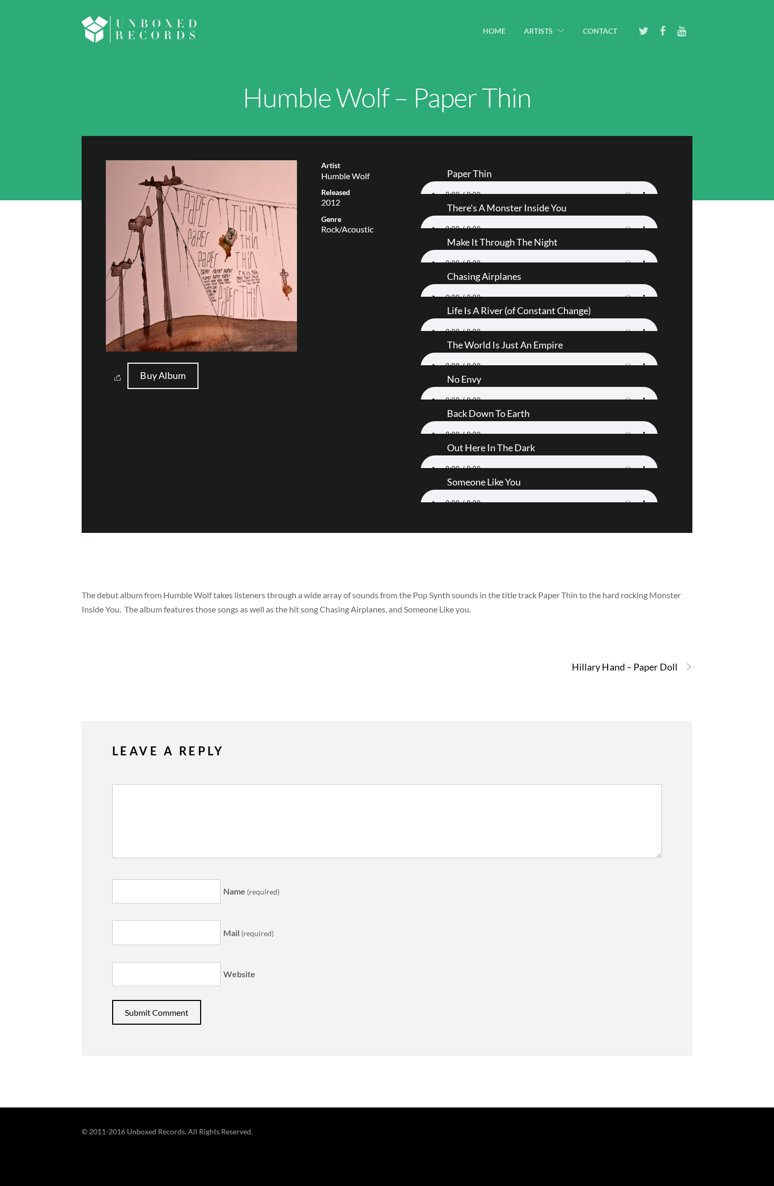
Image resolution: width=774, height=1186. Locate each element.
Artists (538, 31)
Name (251, 891)
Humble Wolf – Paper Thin (387, 97)
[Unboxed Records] (139, 36)
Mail (248, 933)
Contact (600, 31)
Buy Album (163, 375)
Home (494, 31)
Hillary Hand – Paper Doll (625, 667)
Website (239, 974)
